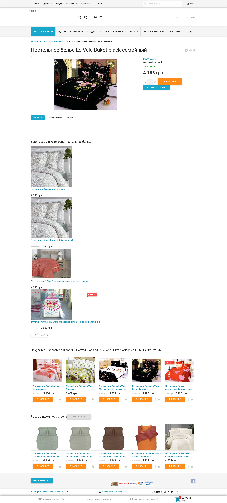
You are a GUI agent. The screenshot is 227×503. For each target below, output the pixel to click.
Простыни (174, 32)
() (51, 499)
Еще (188, 31)
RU (34, 11)
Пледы (91, 32)
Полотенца (119, 32)
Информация (40, 481)
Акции (59, 3)
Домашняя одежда (154, 32)
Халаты (134, 32)
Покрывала (76, 32)
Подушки (104, 32)
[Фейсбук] (193, 481)
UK (30, 11)
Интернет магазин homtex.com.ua (48, 492)
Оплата (36, 3)
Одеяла (62, 32)
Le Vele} (42, 335)
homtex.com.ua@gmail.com (112, 492)
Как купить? (71, 3)
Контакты (85, 3)
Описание (37, 118)
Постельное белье (43, 32)
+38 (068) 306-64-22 (88, 17)
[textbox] (162, 4)
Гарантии (98, 3)
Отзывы (70, 118)
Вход (190, 3)
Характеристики (54, 118)
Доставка (47, 3)
